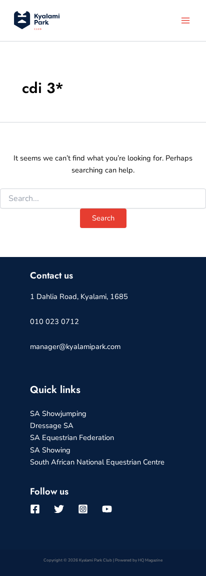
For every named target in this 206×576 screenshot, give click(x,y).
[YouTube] (107, 509)
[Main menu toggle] (185, 20)
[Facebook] (35, 509)
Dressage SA (52, 425)
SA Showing (50, 450)
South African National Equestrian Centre (97, 462)
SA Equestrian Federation (72, 437)
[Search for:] (103, 199)
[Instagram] (83, 509)
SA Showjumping (58, 413)
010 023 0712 (54, 321)
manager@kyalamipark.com (75, 347)
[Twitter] (59, 509)
